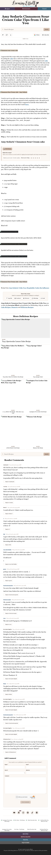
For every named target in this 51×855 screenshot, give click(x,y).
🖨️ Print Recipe (7, 149)
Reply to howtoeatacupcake (11, 594)
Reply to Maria (8, 694)
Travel (44, 9)
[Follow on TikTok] (32, 812)
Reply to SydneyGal (9, 481)
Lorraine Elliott (29, 849)
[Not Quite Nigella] (25, 4)
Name (6, 764)
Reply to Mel (8, 544)
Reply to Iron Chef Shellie (11, 564)
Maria (4, 683)
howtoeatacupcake (8, 585)
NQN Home (25, 842)
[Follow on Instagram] (23, 812)
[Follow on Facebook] (36, 812)
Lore (4, 618)
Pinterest (27, 298)
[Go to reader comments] (6, 35)
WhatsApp (35, 298)
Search (46, 29)
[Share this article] (2, 35)
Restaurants (26, 9)
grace (4, 569)
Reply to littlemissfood (10, 752)
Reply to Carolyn (9, 502)
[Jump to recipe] (10, 35)
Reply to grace (8, 580)
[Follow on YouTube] (14, 812)
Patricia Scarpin (7, 599)
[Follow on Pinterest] (27, 812)
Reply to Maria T (9, 513)
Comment (7, 776)
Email (43, 298)
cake (11, 58)
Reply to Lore (8, 624)
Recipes (7, 9)
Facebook (18, 298)
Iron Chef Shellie (7, 549)
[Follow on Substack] (18, 812)
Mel (4, 534)
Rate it (6, 770)
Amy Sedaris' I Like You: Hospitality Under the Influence (29, 288)
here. (27, 104)
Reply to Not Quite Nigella (11, 678)
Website (28, 770)
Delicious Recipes (27, 307)
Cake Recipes (6, 307)
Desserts (14, 307)
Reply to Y (7, 529)
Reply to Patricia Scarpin (10, 613)
